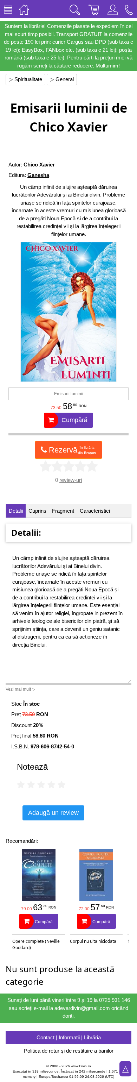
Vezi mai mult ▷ (20, 689)
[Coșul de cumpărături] (94, 9)
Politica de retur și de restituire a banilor (68, 1051)
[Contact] (129, 9)
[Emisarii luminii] (68, 312)
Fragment (63, 511)
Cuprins (37, 511)
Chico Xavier (39, 165)
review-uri (70, 480)
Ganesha (38, 175)
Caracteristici (95, 511)
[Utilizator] (113, 9)
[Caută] (75, 9)
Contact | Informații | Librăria (69, 1037)
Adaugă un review (53, 812)
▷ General (62, 79)
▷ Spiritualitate (25, 79)
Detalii (16, 511)
